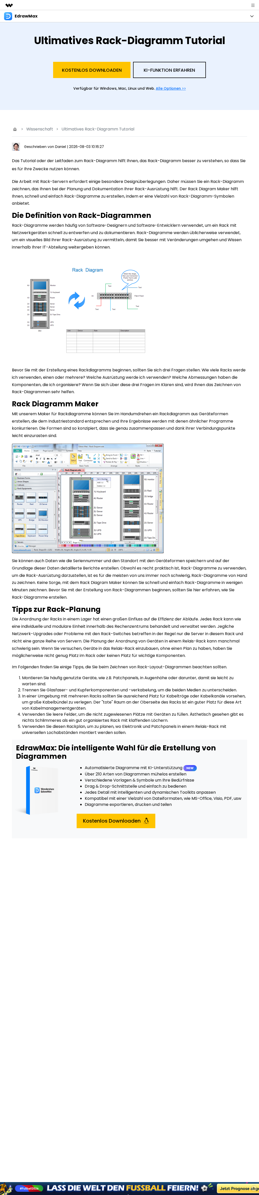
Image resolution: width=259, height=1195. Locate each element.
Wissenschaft (39, 129)
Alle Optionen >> (171, 88)
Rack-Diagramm (227, 181)
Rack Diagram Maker (209, 189)
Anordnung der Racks (40, 619)
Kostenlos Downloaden (92, 70)
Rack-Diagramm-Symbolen (206, 196)
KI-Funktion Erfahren (169, 70)
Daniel (61, 146)
